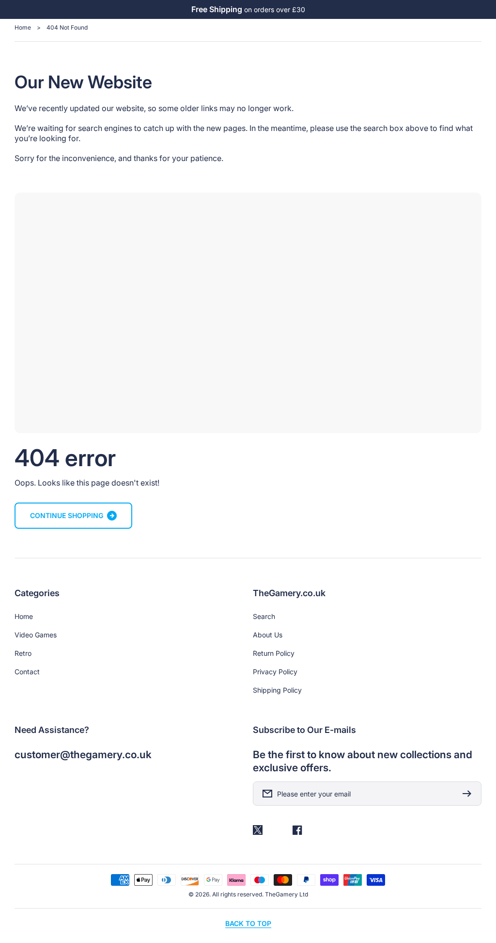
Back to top (248, 923)
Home (23, 27)
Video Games (36, 635)
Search (264, 616)
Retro (23, 653)
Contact (27, 671)
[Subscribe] (469, 793)
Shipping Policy (277, 690)
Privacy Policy (275, 671)
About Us (267, 635)
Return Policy (273, 653)
